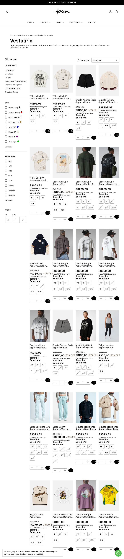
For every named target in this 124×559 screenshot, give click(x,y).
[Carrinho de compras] (116, 12)
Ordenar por (83, 60)
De (6, 214)
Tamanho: (35, 110)
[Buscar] (7, 11)
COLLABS (44, 22)
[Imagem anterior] (57, 77)
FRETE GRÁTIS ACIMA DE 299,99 (62, 2)
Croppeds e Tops (12, 88)
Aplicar (23, 220)
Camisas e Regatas (13, 85)
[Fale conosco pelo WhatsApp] (118, 553)
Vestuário (21, 35)
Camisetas (9, 70)
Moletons (9, 74)
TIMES (59, 22)
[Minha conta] (110, 12)
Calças (8, 77)
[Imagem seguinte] (68, 77)
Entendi (39, 554)
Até (13, 214)
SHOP (29, 22)
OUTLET (91, 22)
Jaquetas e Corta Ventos (15, 81)
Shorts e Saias (11, 92)
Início (12, 35)
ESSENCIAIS (75, 22)
